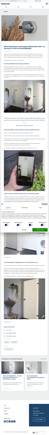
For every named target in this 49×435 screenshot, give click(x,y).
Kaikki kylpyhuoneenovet (11, 333)
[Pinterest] (12, 421)
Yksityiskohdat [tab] (24, 207)
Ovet (5, 405)
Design (7, 342)
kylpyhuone (8, 349)
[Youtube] (7, 421)
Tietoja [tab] (40, 207)
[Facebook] (14, 421)
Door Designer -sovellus (28, 138)
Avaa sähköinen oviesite (11, 336)
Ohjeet (5, 411)
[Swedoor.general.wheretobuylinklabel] (43, 7)
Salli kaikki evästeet (40, 229)
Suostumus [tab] (8, 207)
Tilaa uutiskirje (39, 419)
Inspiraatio (7, 408)
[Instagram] (5, 421)
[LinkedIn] (10, 421)
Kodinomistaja (13, 0)
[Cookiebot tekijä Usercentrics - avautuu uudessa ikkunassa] (42, 204)
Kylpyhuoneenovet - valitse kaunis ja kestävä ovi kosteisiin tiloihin (12, 377)
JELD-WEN (6, 413)
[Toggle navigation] (6, 7)
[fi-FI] (47, 3)
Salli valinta (24, 229)
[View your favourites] (30, 7)
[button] (42, 110)
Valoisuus (14, 342)
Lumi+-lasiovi (8, 330)
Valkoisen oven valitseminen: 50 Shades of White (36, 377)
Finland (37, 432)
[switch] (18, 225)
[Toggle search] (18, 7)
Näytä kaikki (43, 358)
